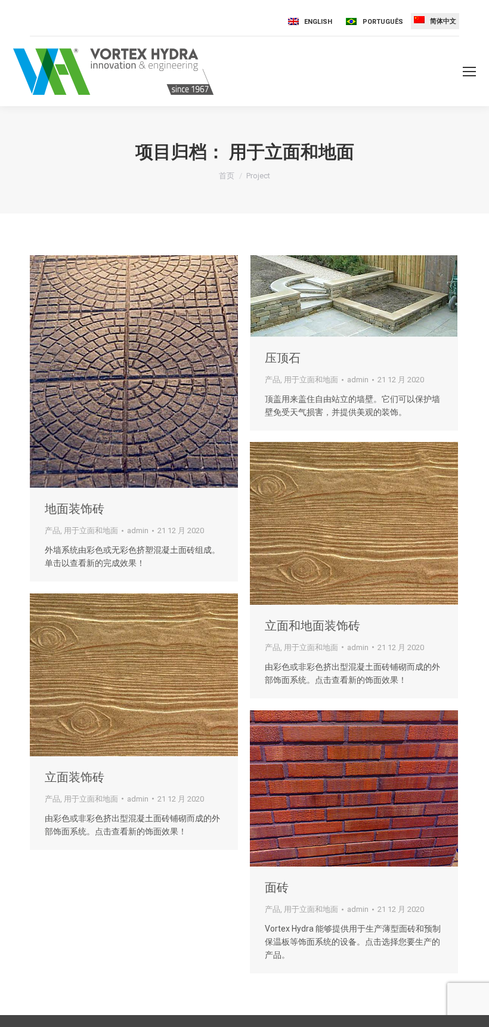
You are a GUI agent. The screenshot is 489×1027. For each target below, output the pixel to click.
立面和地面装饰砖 (312, 625)
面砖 (277, 887)
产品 (52, 530)
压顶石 (283, 358)
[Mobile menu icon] (469, 71)
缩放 (118, 371)
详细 (150, 371)
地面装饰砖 (74, 509)
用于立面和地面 (91, 530)
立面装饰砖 (74, 777)
